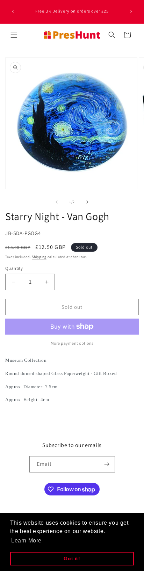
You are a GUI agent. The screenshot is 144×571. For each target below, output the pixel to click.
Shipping (39, 257)
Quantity (14, 268)
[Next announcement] (131, 11)
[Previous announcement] (13, 11)
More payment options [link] (72, 343)
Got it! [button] (72, 558)
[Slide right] (87, 202)
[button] (14, 34)
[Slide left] (56, 202)
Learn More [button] (26, 540)
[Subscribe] (107, 464)
